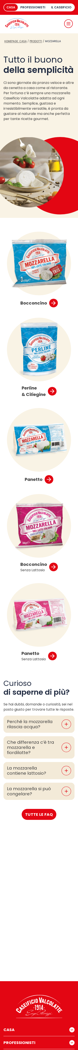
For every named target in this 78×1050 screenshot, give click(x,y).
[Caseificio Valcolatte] (17, 23)
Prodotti (36, 41)
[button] (68, 23)
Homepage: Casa (15, 41)
